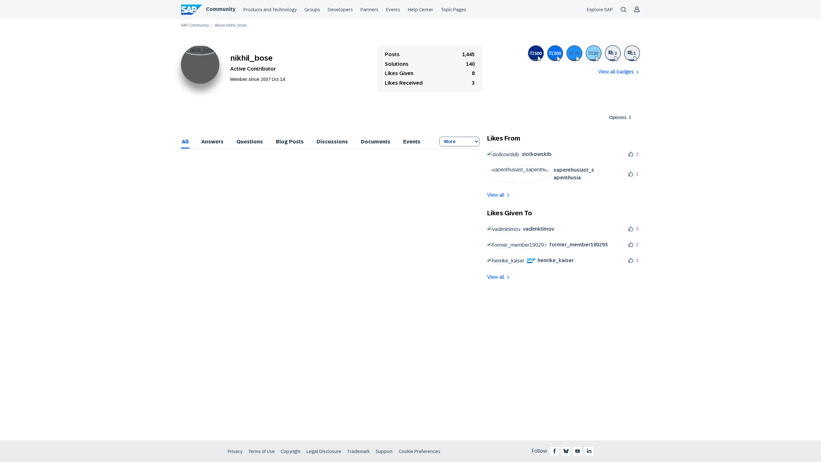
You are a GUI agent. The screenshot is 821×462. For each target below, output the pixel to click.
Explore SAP (600, 9)
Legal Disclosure (324, 451)
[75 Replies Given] (574, 53)
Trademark (358, 451)
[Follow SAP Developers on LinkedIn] (589, 451)
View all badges (616, 71)
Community (220, 9)
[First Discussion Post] (632, 53)
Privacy (235, 451)
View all (495, 195)
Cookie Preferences (419, 451)
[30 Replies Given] (594, 53)
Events (393, 9)
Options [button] (617, 117)
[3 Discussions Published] (613, 53)
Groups (312, 9)
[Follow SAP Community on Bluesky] (566, 451)
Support (384, 451)
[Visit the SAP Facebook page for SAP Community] (554, 451)
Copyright (291, 451)
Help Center (420, 9)
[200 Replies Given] (555, 53)
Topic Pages (453, 9)
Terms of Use (261, 451)
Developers (340, 9)
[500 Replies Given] (536, 53)
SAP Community (195, 25)
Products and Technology (270, 9)
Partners (369, 9)
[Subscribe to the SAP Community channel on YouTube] (577, 451)
